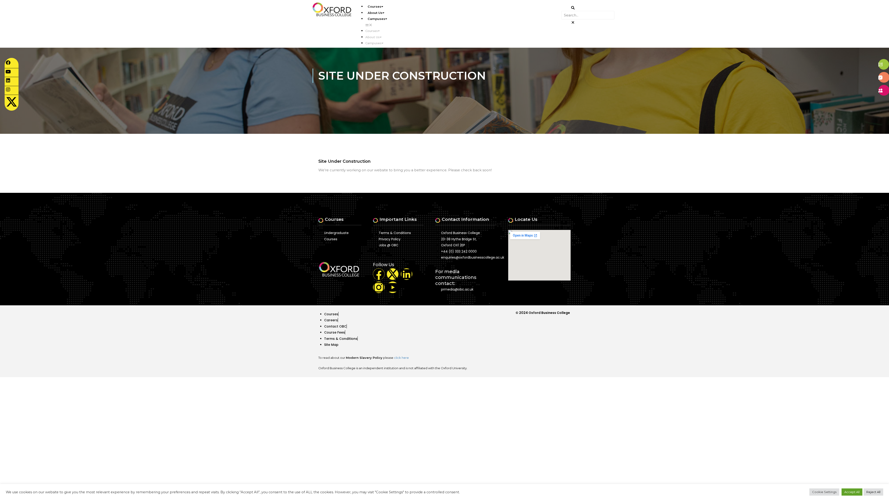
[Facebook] (379, 274)
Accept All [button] (852, 492)
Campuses (376, 19)
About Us (375, 13)
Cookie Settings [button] (824, 492)
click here (401, 357)
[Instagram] (379, 287)
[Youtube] (392, 287)
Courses (374, 6)
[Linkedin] (406, 274)
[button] (463, 25)
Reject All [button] (873, 492)
